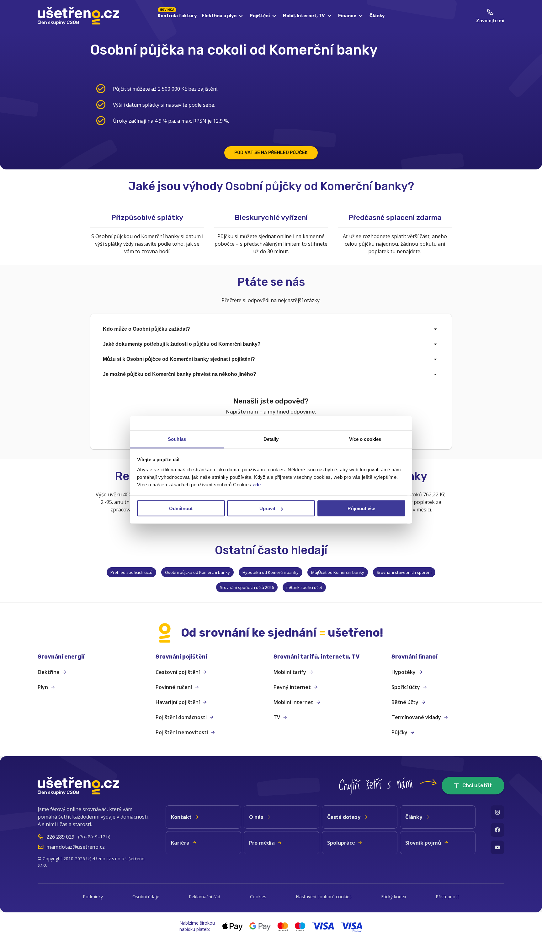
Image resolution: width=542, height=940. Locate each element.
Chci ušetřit (477, 785)
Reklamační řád (204, 897)
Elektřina (48, 672)
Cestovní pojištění (178, 672)
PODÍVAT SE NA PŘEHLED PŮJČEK (271, 152)
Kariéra (180, 842)
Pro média (262, 842)
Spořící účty (405, 687)
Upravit (267, 508)
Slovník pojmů (423, 842)
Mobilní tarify (290, 672)
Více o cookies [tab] (365, 439)
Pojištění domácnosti (181, 717)
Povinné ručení (174, 687)
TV (277, 717)
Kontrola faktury (177, 15)
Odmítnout (181, 508)
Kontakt (181, 817)
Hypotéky (403, 672)
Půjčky (399, 732)
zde (256, 484)
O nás (256, 817)
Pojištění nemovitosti (182, 732)
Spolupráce (341, 842)
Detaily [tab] (271, 439)
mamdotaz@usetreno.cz (75, 846)
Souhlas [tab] (177, 439)
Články (377, 16)
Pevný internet (292, 687)
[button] (94, 657)
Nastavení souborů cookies (324, 897)
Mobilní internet (293, 702)
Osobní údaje (145, 897)
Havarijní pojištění (178, 702)
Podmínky (93, 897)
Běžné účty (404, 702)
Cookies (258, 897)
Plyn (43, 687)
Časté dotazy (343, 817)
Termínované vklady (416, 717)
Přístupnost (447, 897)
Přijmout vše (361, 508)
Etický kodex (393, 897)
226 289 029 (60, 836)
